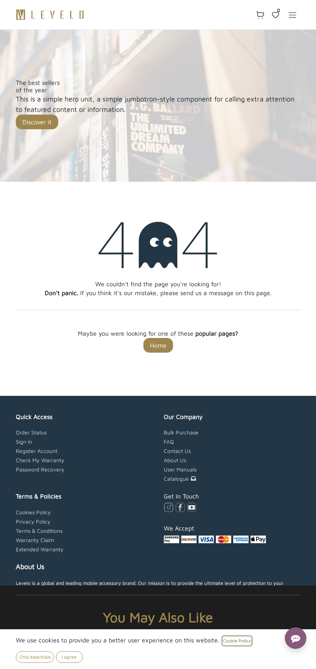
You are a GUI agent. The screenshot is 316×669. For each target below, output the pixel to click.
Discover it (37, 121)
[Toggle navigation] (292, 15)
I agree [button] (69, 657)
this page (257, 292)
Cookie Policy (237, 641)
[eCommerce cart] (260, 14)
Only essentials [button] (34, 657)
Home (158, 345)
